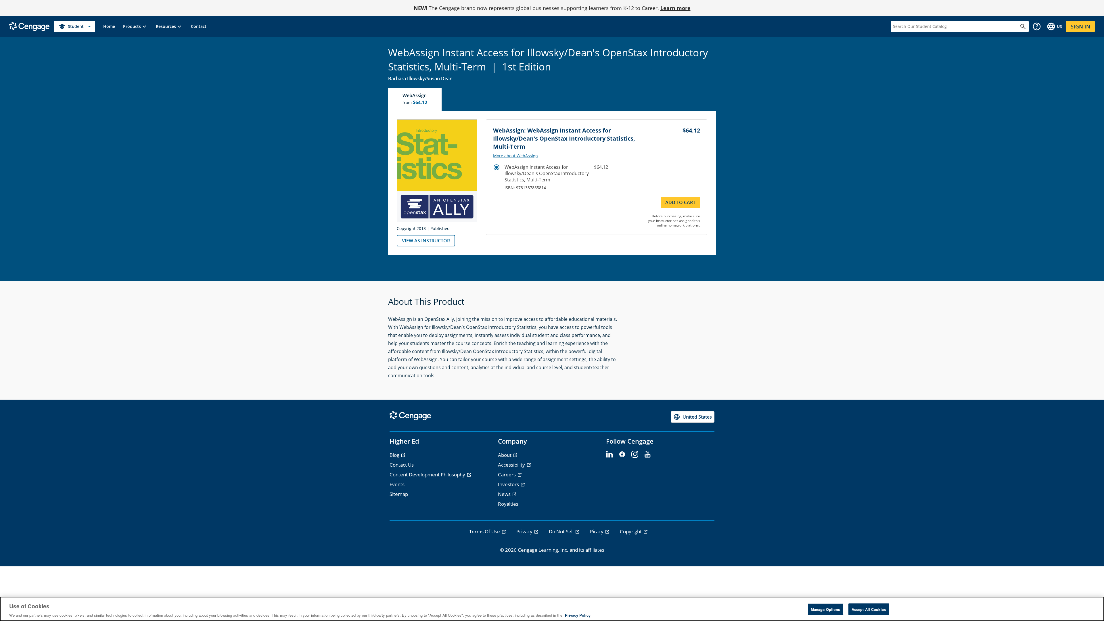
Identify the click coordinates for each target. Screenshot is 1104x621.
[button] (135, 26)
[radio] (496, 167)
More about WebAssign (515, 156)
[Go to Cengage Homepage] (29, 26)
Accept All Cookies (869, 609)
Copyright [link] (631, 531)
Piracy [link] (597, 531)
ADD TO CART (680, 202)
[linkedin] (609, 454)
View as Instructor (426, 240)
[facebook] (622, 454)
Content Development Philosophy (428, 474)
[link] (109, 26)
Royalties (508, 504)
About (505, 455)
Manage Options (825, 609)
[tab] (415, 99)
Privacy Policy (578, 615)
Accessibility (512, 464)
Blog (395, 455)
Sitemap (399, 494)
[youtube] (647, 454)
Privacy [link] (525, 531)
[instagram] (634, 454)
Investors (509, 484)
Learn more (675, 8)
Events (397, 484)
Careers (507, 474)
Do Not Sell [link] (562, 531)
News (505, 494)
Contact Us (402, 464)
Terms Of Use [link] (485, 531)
